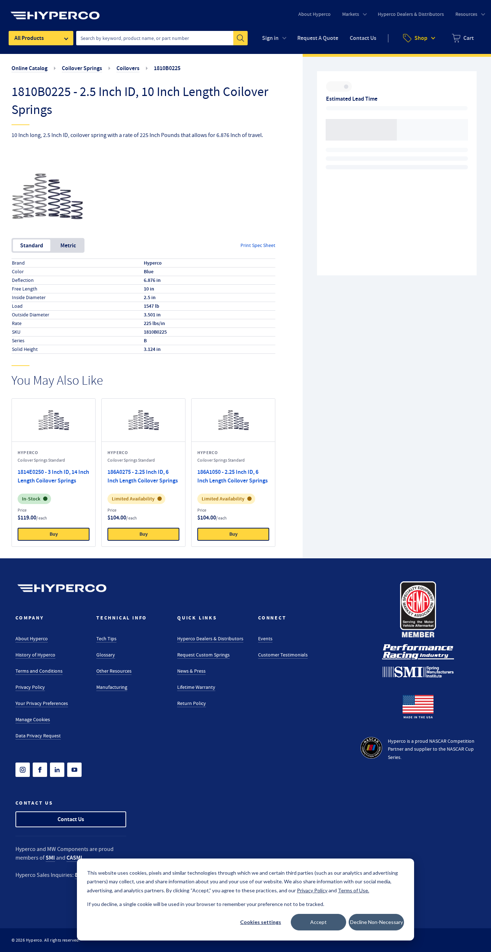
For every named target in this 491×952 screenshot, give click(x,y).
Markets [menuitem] (350, 14)
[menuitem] (462, 38)
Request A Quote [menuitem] (317, 38)
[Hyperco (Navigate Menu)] (55, 11)
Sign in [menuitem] (270, 38)
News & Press (191, 671)
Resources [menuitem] (466, 14)
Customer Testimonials (283, 654)
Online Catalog (29, 68)
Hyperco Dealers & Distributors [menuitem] (411, 14)
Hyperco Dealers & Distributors (210, 638)
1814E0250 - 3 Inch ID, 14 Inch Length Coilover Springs (53, 476)
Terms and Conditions (39, 671)
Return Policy (191, 703)
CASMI (74, 857)
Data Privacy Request (38, 735)
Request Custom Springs (203, 654)
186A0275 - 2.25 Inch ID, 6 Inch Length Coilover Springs (142, 476)
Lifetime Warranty (196, 687)
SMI (50, 857)
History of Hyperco (35, 654)
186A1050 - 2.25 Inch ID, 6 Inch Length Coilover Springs (232, 476)
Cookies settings (260, 922)
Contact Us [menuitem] (363, 38)
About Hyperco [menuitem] (314, 14)
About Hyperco (31, 638)
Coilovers (127, 68)
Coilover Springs (82, 68)
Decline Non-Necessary (376, 922)
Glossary (105, 654)
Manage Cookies (32, 719)
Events (265, 638)
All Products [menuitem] (29, 38)
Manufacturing (111, 687)
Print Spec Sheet (257, 245)
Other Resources (114, 671)
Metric (68, 245)
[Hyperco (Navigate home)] (61, 588)
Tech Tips (106, 638)
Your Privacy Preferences (41, 703)
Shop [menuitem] (420, 38)
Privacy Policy (30, 687)
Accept (318, 922)
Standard (31, 245)
